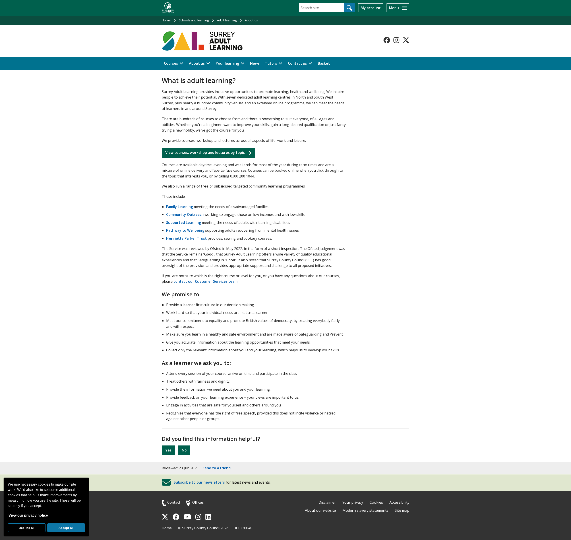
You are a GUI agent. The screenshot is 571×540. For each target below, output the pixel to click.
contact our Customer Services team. (206, 281)
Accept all (66, 528)
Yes (168, 450)
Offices (198, 502)
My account (371, 7)
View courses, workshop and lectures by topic (205, 152)
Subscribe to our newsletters (199, 482)
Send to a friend (217, 468)
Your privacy (352, 502)
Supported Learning (183, 222)
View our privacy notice (28, 515)
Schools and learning (194, 20)
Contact (173, 502)
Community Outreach (185, 214)
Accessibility (399, 502)
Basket (324, 63)
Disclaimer (327, 502)
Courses (171, 63)
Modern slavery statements (365, 510)
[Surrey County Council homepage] (168, 7)
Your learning (227, 63)
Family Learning (179, 206)
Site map (402, 510)
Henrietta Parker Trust (186, 238)
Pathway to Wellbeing (185, 230)
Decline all (27, 528)
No (184, 450)
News (255, 63)
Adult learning (227, 20)
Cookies (376, 502)
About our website (320, 510)
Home (166, 20)
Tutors (271, 63)
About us (251, 20)
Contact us (297, 63)
